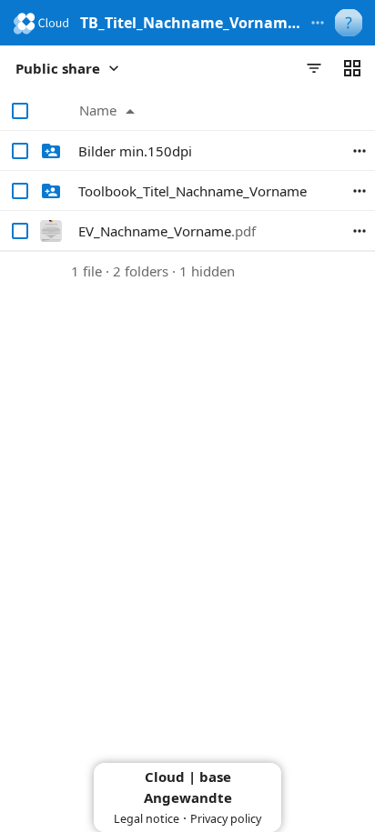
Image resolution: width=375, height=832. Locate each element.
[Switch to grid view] (352, 68)
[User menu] (348, 22)
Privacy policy (225, 819)
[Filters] (314, 68)
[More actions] (317, 22)
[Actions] (359, 150)
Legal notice (146, 819)
